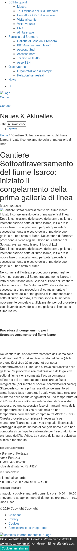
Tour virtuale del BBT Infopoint (37, 11)
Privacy (13, 519)
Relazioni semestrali (30, 75)
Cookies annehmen (15, 548)
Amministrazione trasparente (28, 527)
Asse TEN (24, 62)
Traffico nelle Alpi (28, 58)
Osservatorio (17, 66)
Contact (5, 97)
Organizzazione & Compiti (34, 71)
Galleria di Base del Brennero (37, 41)
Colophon (15, 515)
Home (4, 135)
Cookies (14, 523)
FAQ (20, 28)
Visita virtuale (26, 23)
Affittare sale (25, 32)
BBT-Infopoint (18, 2)
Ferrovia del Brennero (23, 36)
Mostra (22, 6)
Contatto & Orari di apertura (36, 15)
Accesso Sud (26, 49)
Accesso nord (26, 54)
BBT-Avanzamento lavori (33, 45)
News (12, 79)
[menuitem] (11, 86)
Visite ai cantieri (27, 19)
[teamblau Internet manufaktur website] (25, 534)
